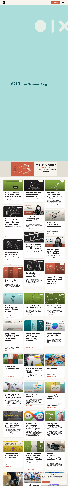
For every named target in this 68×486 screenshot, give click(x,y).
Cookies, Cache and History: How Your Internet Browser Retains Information (34, 456)
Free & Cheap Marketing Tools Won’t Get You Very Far (54, 426)
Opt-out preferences (52, 484)
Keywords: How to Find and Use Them (33, 307)
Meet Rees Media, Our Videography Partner (32, 218)
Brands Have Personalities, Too (12, 367)
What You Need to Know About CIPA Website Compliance (13, 194)
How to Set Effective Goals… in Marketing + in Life (34, 370)
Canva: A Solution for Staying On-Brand (54, 335)
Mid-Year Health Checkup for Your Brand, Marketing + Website (54, 195)
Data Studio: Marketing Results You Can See (33, 275)
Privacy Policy (57, 484)
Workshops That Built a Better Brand (13, 253)
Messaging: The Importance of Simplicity (53, 396)
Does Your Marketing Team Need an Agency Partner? (11, 308)
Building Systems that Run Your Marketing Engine (54, 224)
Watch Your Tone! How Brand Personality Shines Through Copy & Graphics (33, 336)
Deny (54, 481)
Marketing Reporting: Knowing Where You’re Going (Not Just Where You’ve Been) (54, 279)
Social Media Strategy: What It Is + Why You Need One (46, 164)
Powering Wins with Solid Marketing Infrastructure (33, 194)
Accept (46, 481)
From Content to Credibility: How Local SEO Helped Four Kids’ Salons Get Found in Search (13, 222)
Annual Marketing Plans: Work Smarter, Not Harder (13, 396)
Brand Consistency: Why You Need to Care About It (12, 455)
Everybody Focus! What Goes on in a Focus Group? (12, 425)
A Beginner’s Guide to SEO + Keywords (54, 307)
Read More (46, 171)
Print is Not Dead (32, 485)
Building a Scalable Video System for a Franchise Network (33, 246)
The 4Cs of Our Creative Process (11, 281)
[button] (66, 474)
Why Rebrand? (52, 368)
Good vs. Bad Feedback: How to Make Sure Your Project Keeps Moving (12, 336)
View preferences (62, 481)
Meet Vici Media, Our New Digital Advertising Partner (54, 251)
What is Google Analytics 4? (32, 396)
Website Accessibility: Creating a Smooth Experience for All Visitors (54, 457)
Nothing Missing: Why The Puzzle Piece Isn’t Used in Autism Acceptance (33, 426)
